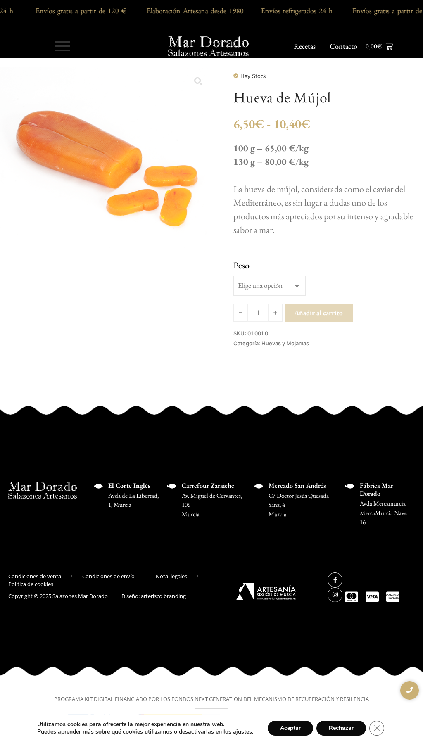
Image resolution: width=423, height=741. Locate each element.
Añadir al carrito (318, 312)
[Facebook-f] (335, 579)
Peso (241, 265)
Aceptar (290, 728)
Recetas (305, 46)
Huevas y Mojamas (285, 343)
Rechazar (341, 728)
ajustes (242, 732)
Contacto (343, 46)
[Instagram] (335, 594)
